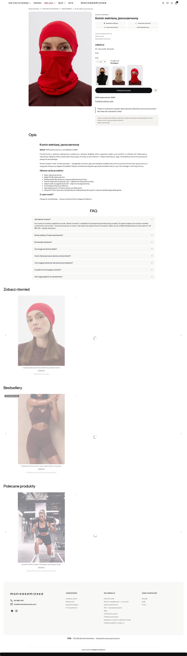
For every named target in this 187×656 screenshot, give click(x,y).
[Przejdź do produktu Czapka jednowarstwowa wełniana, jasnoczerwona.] (41, 331)
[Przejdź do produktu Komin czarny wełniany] (102, 76)
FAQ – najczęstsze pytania (113, 608)
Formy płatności (71, 608)
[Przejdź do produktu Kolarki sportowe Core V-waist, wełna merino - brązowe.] (41, 429)
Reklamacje (70, 602)
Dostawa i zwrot (71, 599)
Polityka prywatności (111, 617)
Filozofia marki (109, 599)
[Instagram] (16, 611)
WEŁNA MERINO (66, 9)
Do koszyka (41, 363)
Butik (143, 602)
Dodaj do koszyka (124, 90)
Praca (144, 605)
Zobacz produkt (41, 461)
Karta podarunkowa (111, 605)
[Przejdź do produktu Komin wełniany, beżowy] (119, 76)
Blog (105, 611)
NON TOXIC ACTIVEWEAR (50, 9)
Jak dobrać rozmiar (110, 614)
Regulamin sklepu (72, 605)
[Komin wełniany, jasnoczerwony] (60, 59)
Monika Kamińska (34, 9)
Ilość (96, 58)
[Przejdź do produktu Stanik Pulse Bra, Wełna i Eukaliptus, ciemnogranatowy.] (41, 527)
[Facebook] (12, 611)
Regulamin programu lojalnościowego (117, 620)
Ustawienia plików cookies (113, 623)
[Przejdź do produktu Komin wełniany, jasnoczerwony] (135, 76)
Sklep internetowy (93, 649)
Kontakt (144, 599)
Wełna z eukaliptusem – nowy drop (116, 602)
